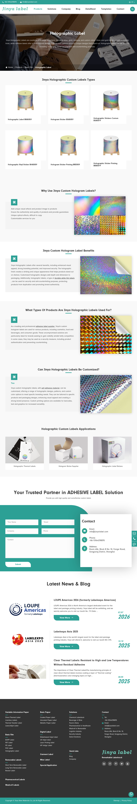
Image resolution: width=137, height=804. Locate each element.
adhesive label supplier (45, 327)
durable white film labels (64, 278)
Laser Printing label (47, 743)
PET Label (9, 743)
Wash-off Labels (12, 785)
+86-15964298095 (9, 2)
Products (38, 9)
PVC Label (9, 748)
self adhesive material (50, 388)
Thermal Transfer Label (13, 723)
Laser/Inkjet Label (11, 726)
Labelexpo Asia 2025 (66, 631)
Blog (78, 9)
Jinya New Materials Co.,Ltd (25, 801)
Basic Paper (45, 712)
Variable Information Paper (17, 712)
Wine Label (45, 760)
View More (66, 617)
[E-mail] (134, 533)
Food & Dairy (74, 723)
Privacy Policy (127, 801)
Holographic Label (43, 68)
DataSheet (91, 9)
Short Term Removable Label (15, 765)
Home (10, 68)
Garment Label (46, 754)
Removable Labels (13, 760)
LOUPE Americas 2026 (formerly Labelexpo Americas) (85, 600)
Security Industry (75, 734)
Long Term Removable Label (15, 768)
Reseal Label (10, 771)
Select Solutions (75, 737)
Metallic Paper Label (47, 723)
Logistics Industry (75, 731)
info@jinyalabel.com (28, 2)
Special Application (48, 765)
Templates (106, 9)
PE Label (8, 745)
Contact (120, 9)
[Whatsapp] (131, 794)
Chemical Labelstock (76, 717)
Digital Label (45, 732)
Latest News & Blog (68, 584)
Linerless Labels (11, 720)
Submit (18, 564)
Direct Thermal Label (12, 717)
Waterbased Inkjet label (49, 737)
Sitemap (116, 801)
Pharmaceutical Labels (15, 780)
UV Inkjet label (45, 740)
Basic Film (29, 68)
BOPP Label (9, 740)
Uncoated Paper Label (48, 720)
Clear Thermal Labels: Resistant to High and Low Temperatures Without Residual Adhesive (91, 662)
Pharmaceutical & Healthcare (80, 726)
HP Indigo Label (46, 745)
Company (66, 9)
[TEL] (134, 538)
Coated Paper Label (47, 717)
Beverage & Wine (75, 720)
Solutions (52, 9)
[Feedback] (134, 544)
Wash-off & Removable (77, 729)
